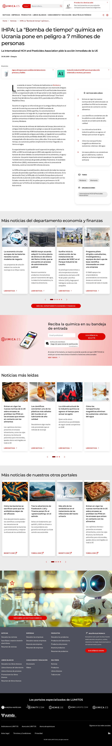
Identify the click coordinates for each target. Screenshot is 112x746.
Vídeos (28, 667)
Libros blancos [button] (39, 15)
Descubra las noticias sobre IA (28, 618)
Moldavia (56, 85)
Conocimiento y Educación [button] (59, 15)
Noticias (54, 664)
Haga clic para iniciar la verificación (64, 344)
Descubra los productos (60, 637)
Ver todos (53, 357)
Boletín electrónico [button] (82, 15)
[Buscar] (60, 6)
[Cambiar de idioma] (107, 15)
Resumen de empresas (34, 647)
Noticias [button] (6, 15)
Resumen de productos (59, 651)
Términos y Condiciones (22, 733)
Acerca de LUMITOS (29, 726)
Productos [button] (26, 15)
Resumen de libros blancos (11, 681)
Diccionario (30, 664)
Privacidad (38, 733)
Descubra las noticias (9, 637)
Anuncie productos (58, 647)
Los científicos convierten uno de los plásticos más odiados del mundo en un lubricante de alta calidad (95, 119)
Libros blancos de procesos (11, 671)
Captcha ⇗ (73, 346)
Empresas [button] (16, 15)
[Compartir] (103, 15)
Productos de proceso (59, 644)
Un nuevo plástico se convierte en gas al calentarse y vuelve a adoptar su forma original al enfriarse (95, 156)
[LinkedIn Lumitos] (109, 733)
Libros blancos (56, 671)
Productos (55, 667)
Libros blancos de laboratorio (12, 667)
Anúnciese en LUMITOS (9, 726)
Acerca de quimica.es (47, 726)
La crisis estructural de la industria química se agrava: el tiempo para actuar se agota (93, 132)
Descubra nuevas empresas (36, 640)
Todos (26, 6)
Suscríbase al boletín (92, 336)
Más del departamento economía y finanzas (56, 306)
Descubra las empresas (34, 637)
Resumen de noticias (9, 647)
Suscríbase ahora (96, 650)
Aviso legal (5, 733)
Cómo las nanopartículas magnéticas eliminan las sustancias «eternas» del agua (93, 143)
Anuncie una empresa (34, 644)
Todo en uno (55, 674)
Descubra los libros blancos (11, 664)
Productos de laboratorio (60, 640)
